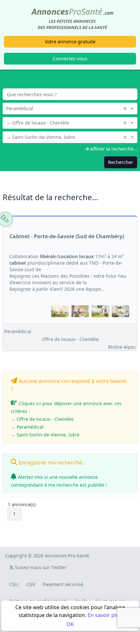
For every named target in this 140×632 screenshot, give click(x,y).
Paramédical (17, 331)
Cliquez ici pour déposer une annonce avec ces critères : (66, 419)
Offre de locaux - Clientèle (70, 339)
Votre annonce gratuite (70, 41)
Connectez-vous (70, 58)
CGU (14, 584)
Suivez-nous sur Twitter (40, 567)
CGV (30, 584)
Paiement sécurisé (63, 584)
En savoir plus (105, 615)
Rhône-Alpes (122, 347)
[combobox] (70, 108)
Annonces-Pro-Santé (67, 555)
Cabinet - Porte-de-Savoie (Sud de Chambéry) (66, 236)
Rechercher (120, 162)
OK (70, 624)
